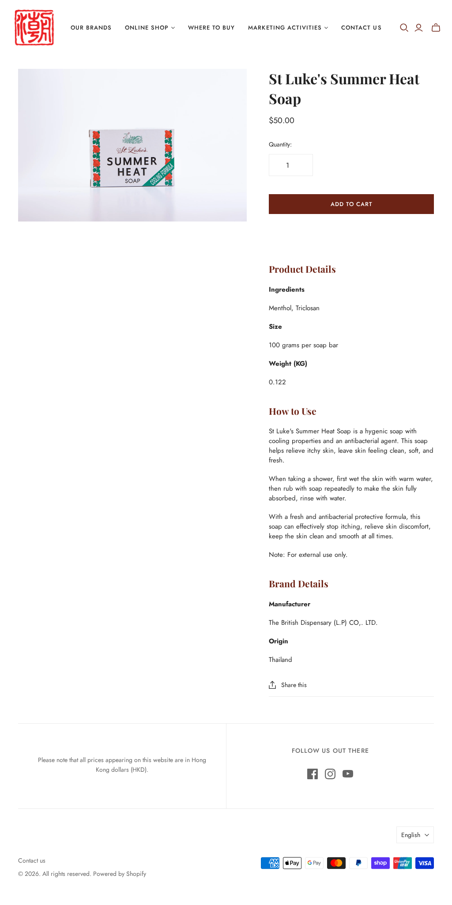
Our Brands (91, 27)
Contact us (31, 860)
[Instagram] (330, 774)
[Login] (418, 28)
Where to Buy (211, 27)
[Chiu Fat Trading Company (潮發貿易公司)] (34, 28)
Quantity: (280, 144)
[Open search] (404, 27)
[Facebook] (312, 774)
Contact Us (361, 27)
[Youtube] (348, 774)
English (410, 834)
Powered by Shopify (119, 873)
